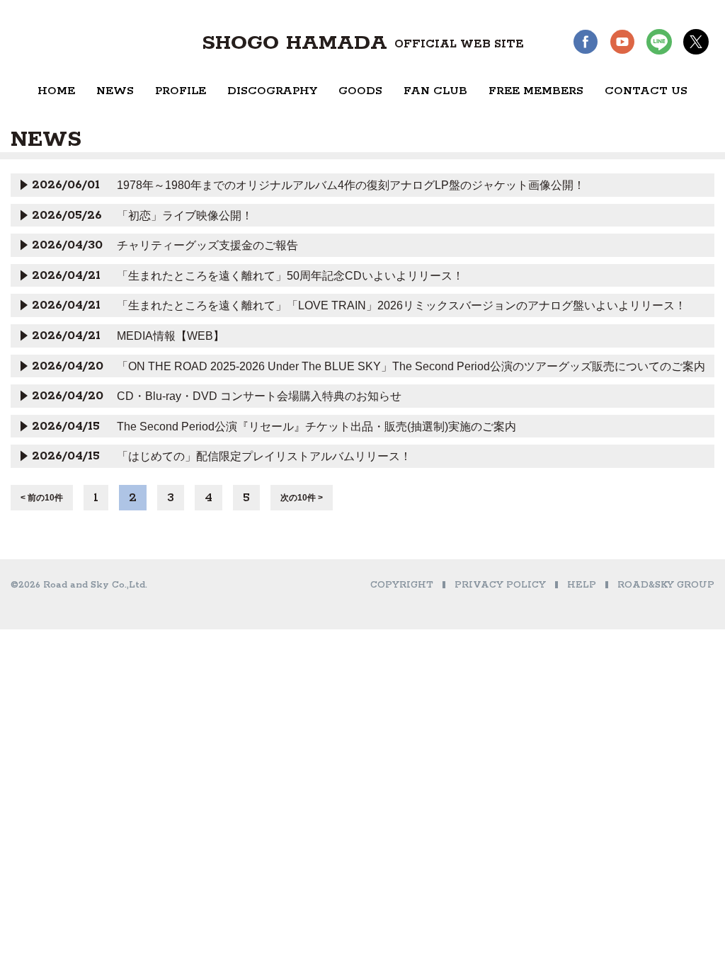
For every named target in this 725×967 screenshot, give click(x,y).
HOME (56, 91)
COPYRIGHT (401, 585)
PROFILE (180, 91)
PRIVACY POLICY (500, 585)
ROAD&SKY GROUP (665, 585)
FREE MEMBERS (536, 91)
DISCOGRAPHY (272, 91)
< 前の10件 (42, 498)
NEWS (115, 91)
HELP (581, 585)
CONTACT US (646, 91)
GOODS (360, 91)
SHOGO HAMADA (363, 43)
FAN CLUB (435, 91)
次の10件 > (301, 498)
